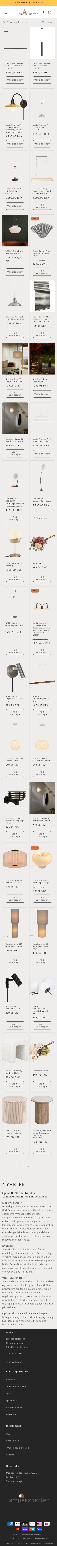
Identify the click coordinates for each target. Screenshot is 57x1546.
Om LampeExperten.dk (17, 1448)
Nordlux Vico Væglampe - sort (13, 1007)
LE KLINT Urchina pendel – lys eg (14, 252)
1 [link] (20, 1166)
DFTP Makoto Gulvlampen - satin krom (14, 625)
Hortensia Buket (40, 1071)
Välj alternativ (15, 80)
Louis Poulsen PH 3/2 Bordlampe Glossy (13, 191)
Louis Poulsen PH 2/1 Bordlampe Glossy (41, 127)
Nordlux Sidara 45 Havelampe (41, 380)
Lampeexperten (27, 1535)
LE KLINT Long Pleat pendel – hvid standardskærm (42, 191)
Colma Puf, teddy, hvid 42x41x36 (13, 1072)
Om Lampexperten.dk (17, 1386)
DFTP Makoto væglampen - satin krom (14, 698)
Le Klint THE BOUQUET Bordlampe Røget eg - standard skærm (14, 502)
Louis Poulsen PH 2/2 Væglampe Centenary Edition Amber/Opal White (14, 128)
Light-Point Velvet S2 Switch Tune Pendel (41, 66)
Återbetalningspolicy (15, 1543)
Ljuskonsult (11, 1400)
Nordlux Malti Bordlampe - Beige (41, 881)
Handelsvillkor (13, 1441)
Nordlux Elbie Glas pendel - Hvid (14, 759)
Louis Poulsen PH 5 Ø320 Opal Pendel (42, 440)
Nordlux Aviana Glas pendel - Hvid (41, 759)
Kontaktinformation (33, 1543)
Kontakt (10, 1455)
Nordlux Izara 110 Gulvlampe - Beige (13, 945)
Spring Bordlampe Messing (13, 564)
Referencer (11, 1414)
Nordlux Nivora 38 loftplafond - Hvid (41, 819)
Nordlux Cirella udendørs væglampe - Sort (14, 820)
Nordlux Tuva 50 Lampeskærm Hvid (14, 380)
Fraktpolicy (48, 1543)
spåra (9, 1394)
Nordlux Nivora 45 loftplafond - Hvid (14, 440)
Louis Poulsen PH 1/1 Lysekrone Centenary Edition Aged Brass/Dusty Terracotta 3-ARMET (41, 629)
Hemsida (10, 1380)
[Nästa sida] (36, 1166)
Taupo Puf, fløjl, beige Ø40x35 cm (13, 1132)
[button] (6, 12)
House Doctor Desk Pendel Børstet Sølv (14, 318)
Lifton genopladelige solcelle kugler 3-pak (41, 1010)
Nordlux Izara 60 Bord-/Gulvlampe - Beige (41, 946)
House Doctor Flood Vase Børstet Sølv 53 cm (42, 253)
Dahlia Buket (39, 563)
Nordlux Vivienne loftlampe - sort (13, 881)
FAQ (8, 1434)
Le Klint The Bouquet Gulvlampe (42, 500)
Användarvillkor (41, 1538)
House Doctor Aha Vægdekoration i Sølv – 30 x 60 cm (41, 319)
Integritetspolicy (25, 1538)
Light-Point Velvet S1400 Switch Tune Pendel (14, 66)
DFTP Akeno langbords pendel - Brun (41, 698)
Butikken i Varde (14, 1407)
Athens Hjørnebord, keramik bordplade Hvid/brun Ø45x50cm (42, 1134)
